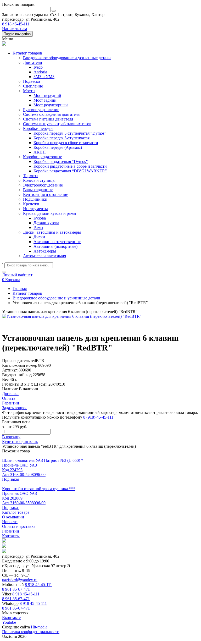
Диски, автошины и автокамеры (52, 232)
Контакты (11, 536)
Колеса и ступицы (39, 180)
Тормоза (30, 175)
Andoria (40, 72)
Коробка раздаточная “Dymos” (61, 161)
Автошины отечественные (57, 241)
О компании (13, 517)
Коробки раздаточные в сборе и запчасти (70, 166)
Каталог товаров (27, 53)
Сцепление (33, 86)
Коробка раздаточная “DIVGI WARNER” (70, 171)
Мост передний (47, 95)
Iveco (38, 67)
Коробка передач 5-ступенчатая (62, 138)
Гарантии (10, 531)
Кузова (40, 218)
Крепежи (31, 204)
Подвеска (31, 81)
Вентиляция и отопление (45, 194)
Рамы (38, 227)
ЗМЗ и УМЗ (44, 76)
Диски (39, 237)
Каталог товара (15, 512)
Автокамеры (45, 251)
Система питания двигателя (48, 119)
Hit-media (39, 627)
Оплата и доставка (18, 526)
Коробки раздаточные (42, 157)
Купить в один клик (20, 441)
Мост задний (45, 100)
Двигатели (32, 62)
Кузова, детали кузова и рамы (49, 213)
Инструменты (35, 208)
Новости (10, 521)
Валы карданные (38, 190)
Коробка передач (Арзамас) (58, 147)
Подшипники (35, 199)
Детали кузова (46, 223)
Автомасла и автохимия (44, 256)
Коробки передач (38, 128)
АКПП (40, 152)
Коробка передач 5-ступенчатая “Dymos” (70, 133)
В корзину (11, 437)
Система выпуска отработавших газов (57, 124)
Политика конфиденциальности (30, 631)
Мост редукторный (51, 105)
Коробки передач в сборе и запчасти (66, 142)
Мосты (29, 91)
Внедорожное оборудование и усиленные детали (67, 58)
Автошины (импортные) (55, 246)
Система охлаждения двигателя (51, 114)
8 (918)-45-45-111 (98, 417)
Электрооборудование (43, 185)
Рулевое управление (41, 109)
